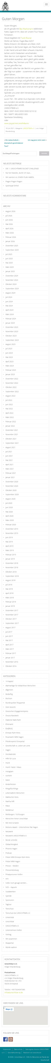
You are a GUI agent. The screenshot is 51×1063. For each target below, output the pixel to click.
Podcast (9, 853)
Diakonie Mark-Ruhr (13, 720)
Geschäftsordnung (14, 1053)
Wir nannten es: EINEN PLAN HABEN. (20, 177)
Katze (8, 780)
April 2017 (9, 644)
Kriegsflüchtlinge (12, 788)
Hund (8, 763)
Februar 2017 (11, 653)
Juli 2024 (9, 297)
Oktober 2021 (11, 439)
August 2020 (10, 499)
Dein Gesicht (11, 707)
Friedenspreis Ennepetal (15, 741)
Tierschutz (9, 908)
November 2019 (12, 533)
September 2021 (12, 443)
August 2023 (10, 344)
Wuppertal (9, 943)
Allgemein (9, 690)
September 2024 (12, 288)
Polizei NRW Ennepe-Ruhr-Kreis (18, 857)
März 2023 (10, 366)
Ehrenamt (9, 724)
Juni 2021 (9, 456)
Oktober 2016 (11, 666)
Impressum (7, 1049)
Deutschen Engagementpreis (17, 711)
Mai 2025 (9, 263)
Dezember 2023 (12, 327)
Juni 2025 (9, 258)
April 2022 (9, 413)
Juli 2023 (9, 348)
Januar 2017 (10, 657)
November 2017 (12, 615)
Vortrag (8, 934)
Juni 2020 (9, 507)
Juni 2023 (9, 353)
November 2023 (12, 331)
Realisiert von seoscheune (32, 1053)
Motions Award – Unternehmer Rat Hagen (22, 827)
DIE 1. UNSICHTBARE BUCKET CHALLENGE (22, 168)
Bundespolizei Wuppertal (15, 703)
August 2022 (10, 396)
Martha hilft (10, 801)
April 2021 (9, 464)
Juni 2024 (9, 301)
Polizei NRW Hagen (13, 861)
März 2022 (10, 417)
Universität (10, 917)
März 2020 (10, 520)
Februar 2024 (11, 318)
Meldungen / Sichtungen (15, 814)
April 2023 (9, 361)
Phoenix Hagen (11, 848)
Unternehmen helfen (14, 930)
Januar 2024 (10, 323)
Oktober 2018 (11, 572)
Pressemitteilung (12, 870)
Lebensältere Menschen (15, 793)
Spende (9, 896)
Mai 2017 (9, 640)
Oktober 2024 (11, 284)
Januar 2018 (10, 606)
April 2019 (9, 546)
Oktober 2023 (11, 336)
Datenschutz (18, 1049)
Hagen (8, 750)
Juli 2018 (9, 584)
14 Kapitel (9, 681)
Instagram (9, 771)
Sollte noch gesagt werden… (16, 883)
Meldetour (10, 810)
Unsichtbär (10, 921)
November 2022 (12, 383)
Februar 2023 (11, 370)
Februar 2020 (11, 524)
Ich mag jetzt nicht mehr (36, 140)
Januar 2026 (10, 241)
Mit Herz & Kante (12, 823)
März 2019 (10, 550)
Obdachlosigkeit (12, 844)
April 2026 (9, 228)
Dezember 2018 (12, 563)
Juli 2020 (9, 503)
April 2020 (9, 516)
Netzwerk (9, 831)
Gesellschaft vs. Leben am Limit (18, 745)
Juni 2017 (9, 636)
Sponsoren (10, 900)
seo (7, 878)
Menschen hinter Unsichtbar (17, 818)
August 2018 (10, 580)
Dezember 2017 (12, 610)
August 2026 (10, 211)
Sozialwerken (11, 891)
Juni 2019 (9, 537)
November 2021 (12, 434)
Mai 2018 (9, 589)
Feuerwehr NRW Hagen (15, 737)
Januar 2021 (10, 477)
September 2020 (12, 494)
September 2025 (12, 250)
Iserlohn (9, 775)
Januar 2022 (10, 426)
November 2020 (12, 486)
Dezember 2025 (12, 245)
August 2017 (10, 627)
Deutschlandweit (12, 715)
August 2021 (10, 447)
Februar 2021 (11, 473)
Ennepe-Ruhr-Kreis (13, 733)
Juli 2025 (9, 254)
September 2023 (12, 340)
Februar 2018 (11, 602)
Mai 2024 (9, 305)
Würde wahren (11, 947)
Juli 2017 (9, 632)
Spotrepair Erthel (12, 185)
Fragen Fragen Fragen (14, 181)
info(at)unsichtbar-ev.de (14, 992)
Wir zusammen (11, 939)
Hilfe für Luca (11, 758)
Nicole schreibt (11, 840)
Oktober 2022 (11, 387)
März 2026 (10, 233)
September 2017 (12, 623)
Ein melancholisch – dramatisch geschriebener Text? (13, 143)
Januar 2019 (10, 559)
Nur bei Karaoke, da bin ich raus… (18, 173)
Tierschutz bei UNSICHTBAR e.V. (18, 913)
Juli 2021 (9, 451)
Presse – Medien (12, 866)
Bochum (9, 698)
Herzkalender (11, 754)
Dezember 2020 (12, 481)
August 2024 (10, 293)
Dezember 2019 (12, 529)
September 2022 (12, 391)
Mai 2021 (9, 460)
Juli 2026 (9, 215)
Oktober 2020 (11, 490)
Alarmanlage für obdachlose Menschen (21, 685)
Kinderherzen (11, 784)
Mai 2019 (9, 542)
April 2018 (9, 593)
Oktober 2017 (11, 619)
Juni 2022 (9, 404)
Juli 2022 (9, 400)
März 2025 (10, 267)
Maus (8, 806)
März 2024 (10, 314)
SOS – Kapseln (11, 887)
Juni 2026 (9, 220)
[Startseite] (5, 5)
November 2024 (12, 280)
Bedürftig (9, 694)
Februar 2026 (11, 237)
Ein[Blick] (9, 728)
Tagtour (8, 904)
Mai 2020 (9, 512)
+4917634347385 (18, 989)
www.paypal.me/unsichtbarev (16, 123)
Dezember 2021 (12, 430)
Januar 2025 (10, 271)
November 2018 (12, 567)
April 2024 (9, 310)
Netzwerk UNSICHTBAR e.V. (16, 835)
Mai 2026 (9, 224)
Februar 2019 (11, 554)
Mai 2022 (9, 408)
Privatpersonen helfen (14, 874)
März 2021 (10, 469)
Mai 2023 (9, 357)
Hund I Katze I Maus (13, 767)
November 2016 (12, 662)
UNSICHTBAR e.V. (29, 128)
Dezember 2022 (12, 378)
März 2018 (10, 597)
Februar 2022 (11, 421)
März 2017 (10, 649)
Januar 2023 (10, 374)
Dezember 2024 (12, 276)
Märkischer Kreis (12, 797)
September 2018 (12, 576)
